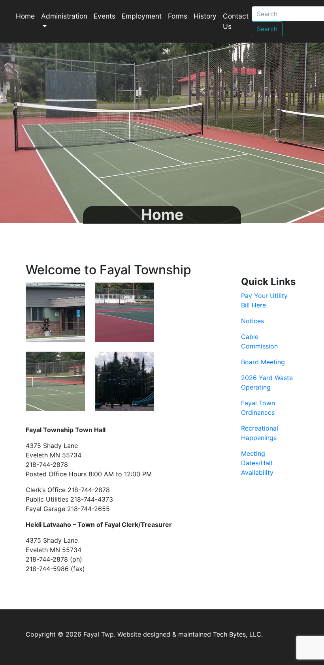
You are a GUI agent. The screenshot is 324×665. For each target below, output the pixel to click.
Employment (142, 16)
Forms (177, 16)
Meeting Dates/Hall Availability (257, 463)
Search (267, 29)
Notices (252, 321)
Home (25, 16)
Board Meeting (263, 362)
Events (104, 16)
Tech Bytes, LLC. (238, 634)
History (205, 16)
